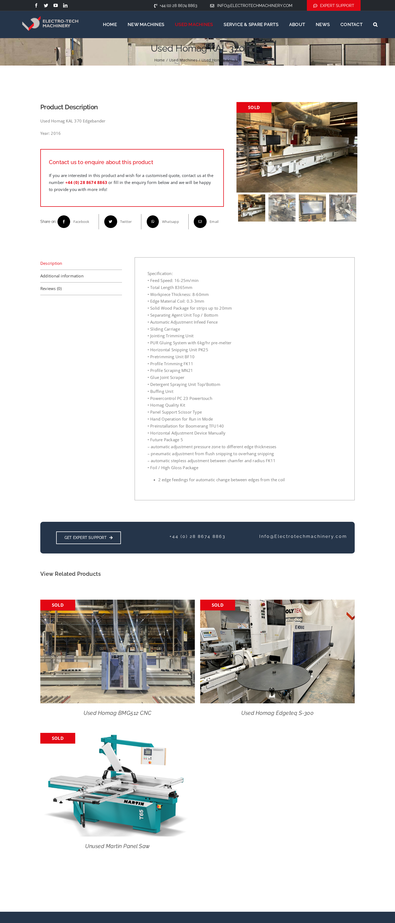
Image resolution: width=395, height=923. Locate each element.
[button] (375, 24)
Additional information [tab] (62, 275)
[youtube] (55, 5)
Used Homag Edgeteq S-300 (277, 713)
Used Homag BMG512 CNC (118, 713)
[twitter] (46, 5)
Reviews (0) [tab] (51, 288)
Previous (241, 147)
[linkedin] (65, 5)
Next (352, 147)
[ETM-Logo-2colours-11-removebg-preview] (50, 10)
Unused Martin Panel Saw (117, 846)
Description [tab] (51, 263)
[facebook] (36, 5)
